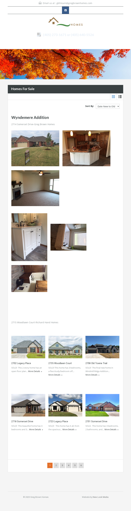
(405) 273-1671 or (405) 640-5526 (68, 35)
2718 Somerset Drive (22, 421)
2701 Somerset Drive (96, 421)
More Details (34, 371)
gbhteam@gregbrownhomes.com (74, 3)
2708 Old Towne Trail (96, 363)
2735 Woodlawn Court (60, 363)
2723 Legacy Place (58, 421)
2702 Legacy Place (21, 363)
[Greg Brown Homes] (65, 22)
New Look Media (100, 497)
